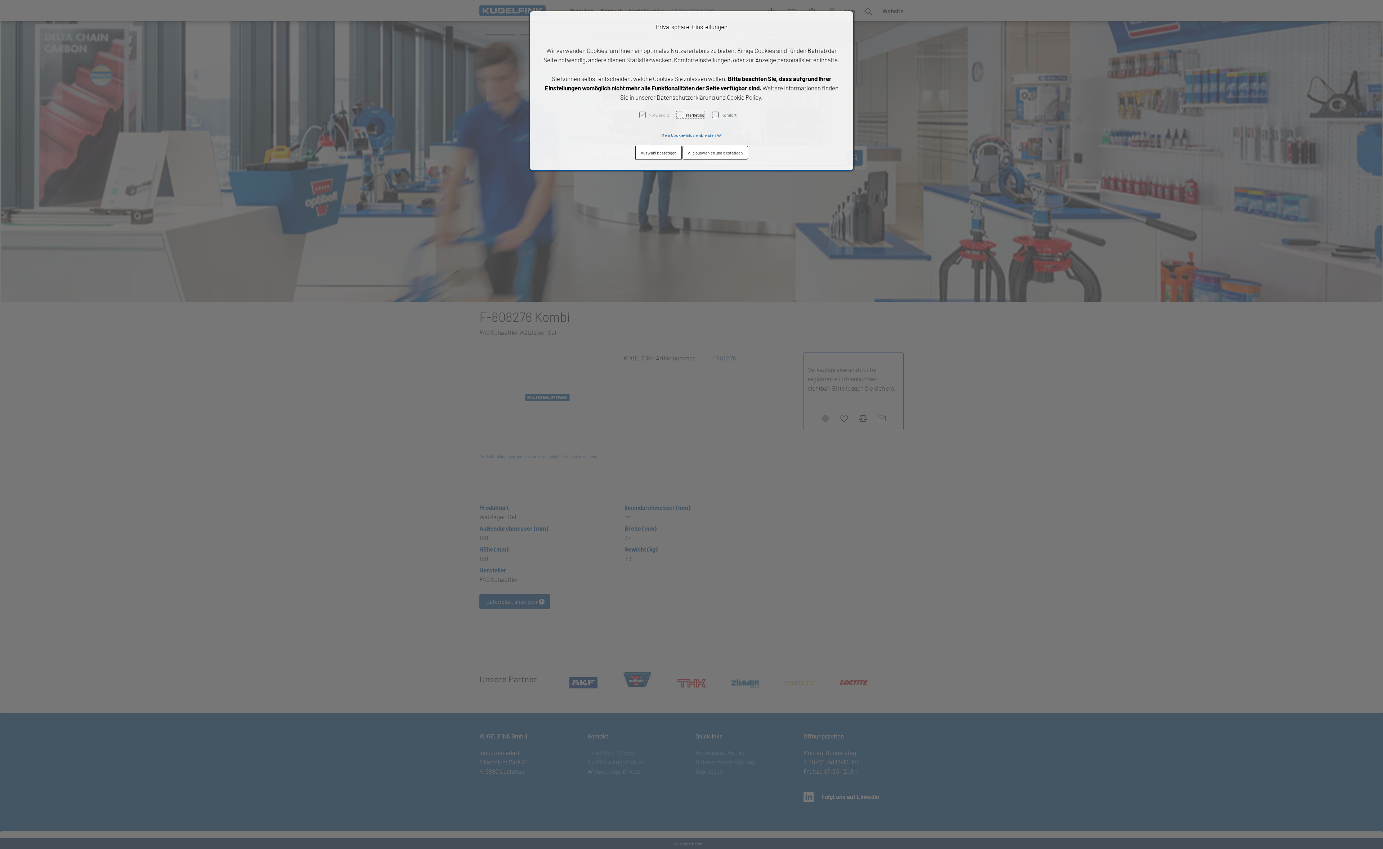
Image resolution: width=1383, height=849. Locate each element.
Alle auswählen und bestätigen (715, 152)
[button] (691, 135)
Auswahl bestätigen (658, 152)
